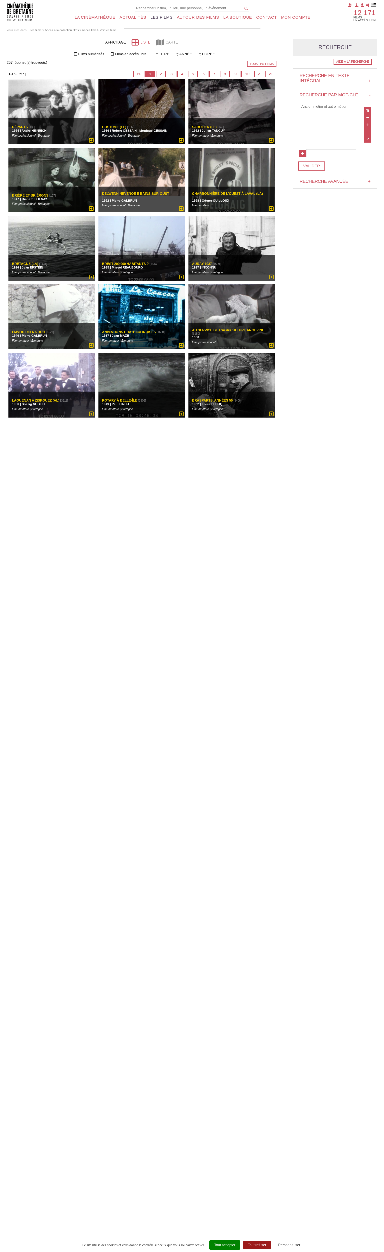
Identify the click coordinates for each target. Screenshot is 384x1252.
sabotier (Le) (204, 127)
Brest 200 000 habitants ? (125, 264)
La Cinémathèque (95, 17)
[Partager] (367, 5)
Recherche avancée (335, 181)
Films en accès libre (130, 54)
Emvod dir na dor (28, 332)
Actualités (133, 17)
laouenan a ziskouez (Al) (35, 400)
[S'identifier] (362, 5)
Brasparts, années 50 (212, 400)
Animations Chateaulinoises (129, 332)
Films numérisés (91, 54)
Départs (20, 127)
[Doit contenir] (367, 124)
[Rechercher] (246, 8)
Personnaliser (289, 1245)
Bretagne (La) (25, 264)
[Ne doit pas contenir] (367, 131)
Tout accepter (224, 1245)
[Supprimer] (367, 117)
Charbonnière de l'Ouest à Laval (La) (227, 193)
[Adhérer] (350, 5)
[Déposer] (357, 5)
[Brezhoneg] (374, 5)
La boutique (237, 17)
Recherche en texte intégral (335, 78)
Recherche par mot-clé (335, 94)
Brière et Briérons (30, 195)
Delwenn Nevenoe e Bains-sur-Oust (135, 193)
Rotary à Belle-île (119, 400)
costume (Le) (114, 127)
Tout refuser (257, 1245)
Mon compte (296, 17)
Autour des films (198, 17)
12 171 (365, 13)
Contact (266, 17)
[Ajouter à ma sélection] (91, 140)
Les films (161, 17)
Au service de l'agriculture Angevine (228, 330)
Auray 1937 (202, 264)
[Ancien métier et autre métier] (331, 107)
